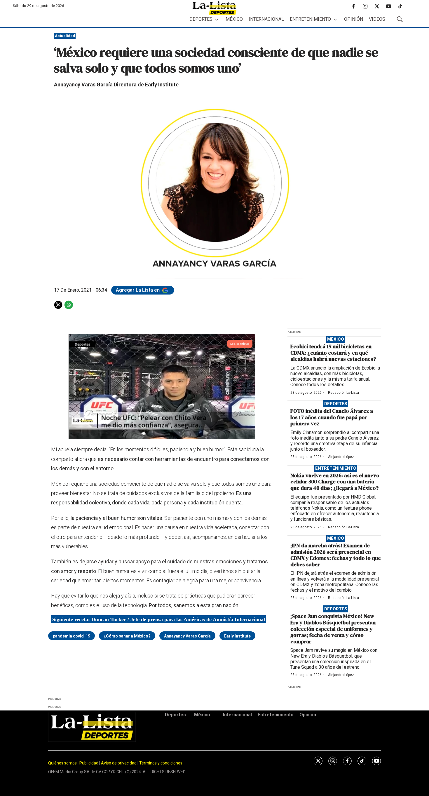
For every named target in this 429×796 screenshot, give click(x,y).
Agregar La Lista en (138, 290)
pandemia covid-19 (71, 636)
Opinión (353, 19)
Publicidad (89, 763)
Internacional (266, 19)
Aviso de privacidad (119, 763)
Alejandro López (341, 457)
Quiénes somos (62, 763)
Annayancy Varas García (187, 636)
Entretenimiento (310, 19)
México (234, 19)
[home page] (214, 8)
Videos (377, 19)
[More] (216, 19)
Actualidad (65, 36)
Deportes (200, 19)
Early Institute (237, 636)
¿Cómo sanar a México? (127, 636)
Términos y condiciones (160, 763)
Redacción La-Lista (343, 393)
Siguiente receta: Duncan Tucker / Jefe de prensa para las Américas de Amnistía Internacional (158, 619)
